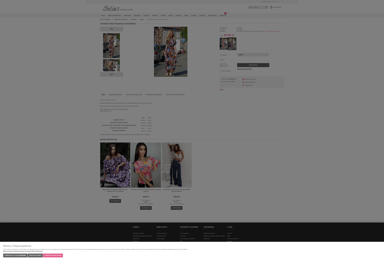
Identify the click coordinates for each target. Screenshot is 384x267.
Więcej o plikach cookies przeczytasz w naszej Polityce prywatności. (23, 251)
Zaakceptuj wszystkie (53, 255)
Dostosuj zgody (35, 255)
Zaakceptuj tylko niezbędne (15, 255)
